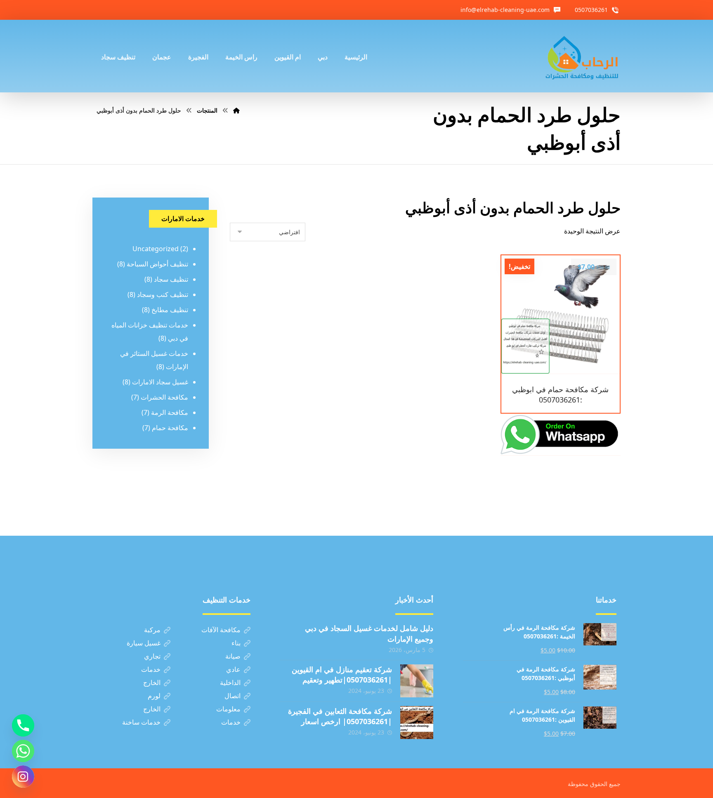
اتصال (232, 695)
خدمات (151, 669)
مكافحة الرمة (169, 412)
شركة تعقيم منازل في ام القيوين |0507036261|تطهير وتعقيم (342, 674)
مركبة (152, 629)
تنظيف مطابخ (169, 309)
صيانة (233, 656)
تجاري (152, 656)
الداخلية (230, 682)
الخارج (152, 682)
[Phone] (23, 725)
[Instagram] (23, 776)
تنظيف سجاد (171, 279)
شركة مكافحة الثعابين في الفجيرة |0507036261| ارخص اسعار (340, 716)
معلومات (228, 708)
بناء (236, 642)
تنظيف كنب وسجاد (162, 294)
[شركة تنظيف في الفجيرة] (582, 56)
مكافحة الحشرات (164, 397)
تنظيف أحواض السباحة (157, 263)
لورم (154, 695)
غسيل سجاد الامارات (160, 381)
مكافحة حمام (170, 427)
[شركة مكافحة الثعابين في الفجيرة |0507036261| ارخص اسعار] (416, 722)
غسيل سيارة (144, 642)
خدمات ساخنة (141, 722)
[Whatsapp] (23, 751)
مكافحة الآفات (221, 629)
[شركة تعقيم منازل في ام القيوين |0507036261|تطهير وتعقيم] (416, 680)
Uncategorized (155, 248)
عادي (233, 669)
